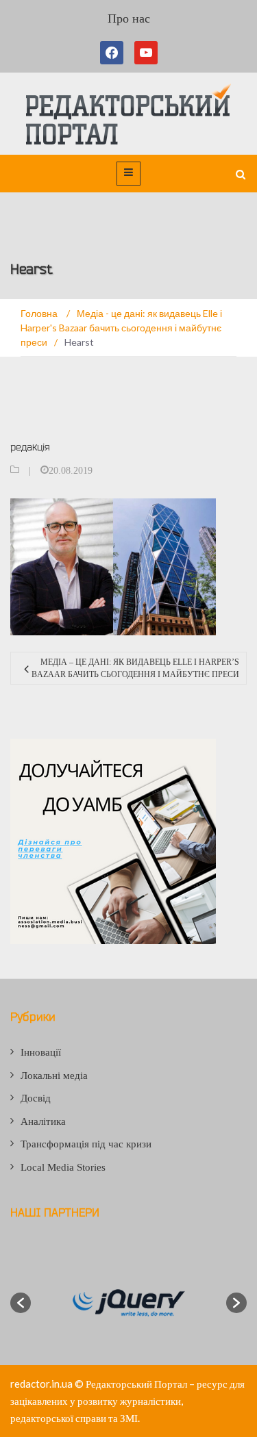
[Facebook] (114, 53)
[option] (128, 1303)
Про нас (129, 18)
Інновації (41, 1052)
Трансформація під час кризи (86, 1144)
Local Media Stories (63, 1167)
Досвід (36, 1098)
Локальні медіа (54, 1075)
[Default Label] (146, 53)
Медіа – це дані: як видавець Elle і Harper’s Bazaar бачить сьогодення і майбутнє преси (135, 668)
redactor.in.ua (41, 1383)
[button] (20, 1303)
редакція (30, 447)
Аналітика (43, 1121)
